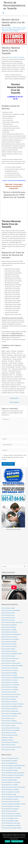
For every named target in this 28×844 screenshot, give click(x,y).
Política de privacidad (17, 841)
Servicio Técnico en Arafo (8, 612)
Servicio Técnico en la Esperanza (10, 742)
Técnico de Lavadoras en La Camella (11, 777)
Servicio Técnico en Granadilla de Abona (12, 653)
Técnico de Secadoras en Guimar (10, 758)
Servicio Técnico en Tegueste (9, 720)
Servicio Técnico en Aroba (8, 617)
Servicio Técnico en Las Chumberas (11, 730)
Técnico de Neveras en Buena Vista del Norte (13, 772)
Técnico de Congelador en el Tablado (11, 825)
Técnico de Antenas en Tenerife (10, 735)
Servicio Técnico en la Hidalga (9, 672)
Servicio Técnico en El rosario (9, 641)
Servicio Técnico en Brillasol (9, 627)
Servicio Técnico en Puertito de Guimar (11, 747)
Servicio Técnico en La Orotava (9, 680)
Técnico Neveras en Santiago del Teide (11, 828)
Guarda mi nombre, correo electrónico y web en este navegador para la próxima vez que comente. (14, 457)
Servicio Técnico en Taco (8, 718)
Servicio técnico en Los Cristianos (10, 639)
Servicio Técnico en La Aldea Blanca (11, 610)
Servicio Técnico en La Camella (9, 668)
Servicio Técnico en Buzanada (9, 624)
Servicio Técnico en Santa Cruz (9, 708)
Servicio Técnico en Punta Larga (10, 696)
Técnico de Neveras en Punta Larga (11, 823)
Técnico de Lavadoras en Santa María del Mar (13, 765)
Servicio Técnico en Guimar (8, 660)
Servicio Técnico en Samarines (9, 701)
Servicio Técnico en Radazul (9, 699)
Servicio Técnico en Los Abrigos (10, 687)
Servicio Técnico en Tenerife (16, 57)
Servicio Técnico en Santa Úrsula (10, 711)
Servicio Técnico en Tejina (8, 749)
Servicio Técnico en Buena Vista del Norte (12, 622)
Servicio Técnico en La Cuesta (9, 636)
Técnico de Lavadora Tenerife (9, 780)
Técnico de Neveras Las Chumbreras (11, 782)
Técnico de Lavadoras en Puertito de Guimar (13, 796)
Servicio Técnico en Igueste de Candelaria (12, 665)
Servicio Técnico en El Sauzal (9, 644)
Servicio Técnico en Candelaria (9, 632)
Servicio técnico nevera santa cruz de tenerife (13, 787)
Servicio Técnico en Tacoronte (9, 716)
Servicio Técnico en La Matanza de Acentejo (13, 677)
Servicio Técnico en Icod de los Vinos (11, 663)
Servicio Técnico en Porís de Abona (10, 728)
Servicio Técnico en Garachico (9, 651)
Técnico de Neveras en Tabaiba (10, 770)
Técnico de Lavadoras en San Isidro (11, 801)
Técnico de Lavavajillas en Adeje (10, 820)
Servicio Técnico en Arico (8, 615)
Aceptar (7, 841)
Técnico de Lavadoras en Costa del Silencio (13, 775)
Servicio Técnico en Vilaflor (8, 725)
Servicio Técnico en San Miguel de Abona (12, 706)
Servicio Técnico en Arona (8, 620)
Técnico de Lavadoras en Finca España (11, 768)
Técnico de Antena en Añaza (9, 794)
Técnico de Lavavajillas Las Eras (10, 818)
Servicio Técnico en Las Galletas (10, 682)
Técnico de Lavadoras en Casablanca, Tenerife (13, 804)
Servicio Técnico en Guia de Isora (10, 658)
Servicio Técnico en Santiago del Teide (11, 713)
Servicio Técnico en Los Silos (9, 692)
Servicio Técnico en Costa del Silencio (11, 634)
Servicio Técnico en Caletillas (9, 629)
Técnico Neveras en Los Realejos (10, 808)
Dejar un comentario (7, 27)
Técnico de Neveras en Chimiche (10, 799)
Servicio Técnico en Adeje (8, 608)
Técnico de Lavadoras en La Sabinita (11, 813)
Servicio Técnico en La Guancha (10, 670)
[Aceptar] (26, 838)
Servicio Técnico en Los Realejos (10, 689)
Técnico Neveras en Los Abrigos (10, 784)
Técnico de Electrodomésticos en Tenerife (14, 5)
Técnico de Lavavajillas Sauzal (9, 763)
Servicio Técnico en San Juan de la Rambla (12, 704)
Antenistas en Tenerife (7, 737)
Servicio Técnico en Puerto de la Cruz (11, 694)
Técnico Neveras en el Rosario (9, 811)
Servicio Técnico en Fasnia (8, 648)
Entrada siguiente (14, 402)
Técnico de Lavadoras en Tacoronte (11, 792)
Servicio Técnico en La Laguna (9, 675)
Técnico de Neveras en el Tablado (10, 789)
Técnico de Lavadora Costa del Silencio (11, 816)
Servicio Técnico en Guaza (8, 656)
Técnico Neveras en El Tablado (9, 760)
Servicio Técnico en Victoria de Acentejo (12, 723)
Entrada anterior (14, 398)
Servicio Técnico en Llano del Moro (10, 684)
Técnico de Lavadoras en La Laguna (11, 806)
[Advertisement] (14, 547)
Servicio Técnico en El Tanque (9, 646)
